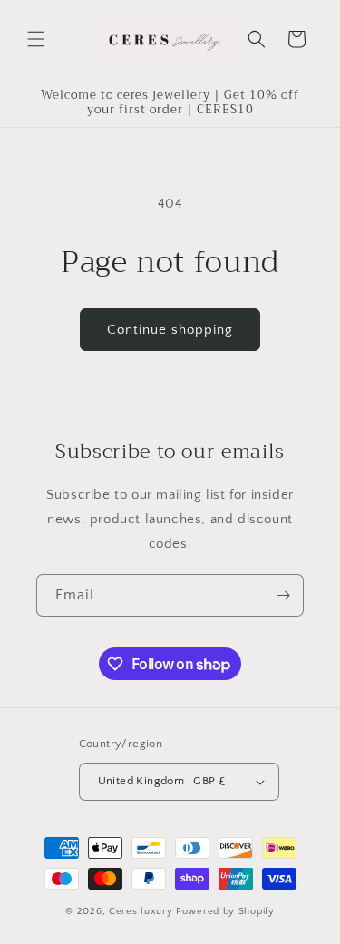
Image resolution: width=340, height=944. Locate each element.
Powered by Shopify (225, 911)
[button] (36, 39)
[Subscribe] (283, 595)
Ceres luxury (142, 911)
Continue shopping (170, 329)
